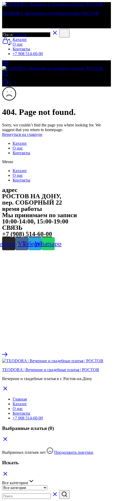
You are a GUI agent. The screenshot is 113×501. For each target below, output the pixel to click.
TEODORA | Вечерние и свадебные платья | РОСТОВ (50, 13)
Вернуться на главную (22, 134)
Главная (20, 35)
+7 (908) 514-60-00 (27, 234)
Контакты (21, 49)
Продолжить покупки (73, 452)
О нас (18, 44)
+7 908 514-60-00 (28, 53)
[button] (56, 161)
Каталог (20, 39)
